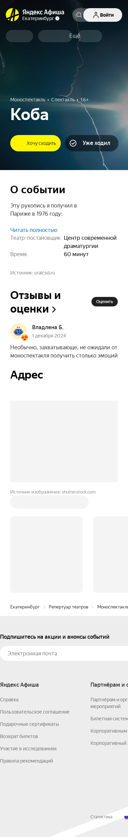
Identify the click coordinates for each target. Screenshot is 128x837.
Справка (9, 699)
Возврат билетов (19, 736)
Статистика (101, 817)
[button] (75, 36)
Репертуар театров (68, 606)
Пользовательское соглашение (35, 712)
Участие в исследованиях (28, 748)
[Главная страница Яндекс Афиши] (12, 15)
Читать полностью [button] (33, 230)
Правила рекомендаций (26, 761)
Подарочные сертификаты (29, 724)
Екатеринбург (25, 606)
